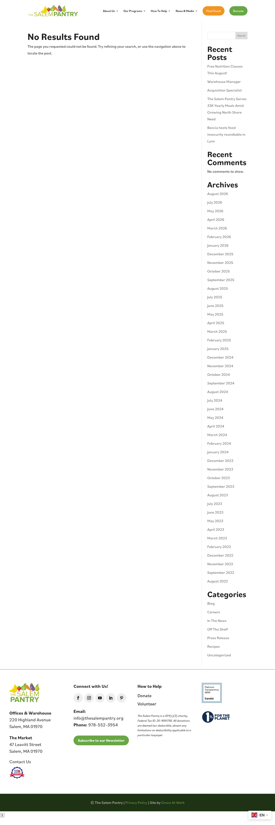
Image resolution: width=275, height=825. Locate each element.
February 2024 (219, 443)
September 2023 (220, 486)
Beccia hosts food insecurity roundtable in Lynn (226, 134)
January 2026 (218, 245)
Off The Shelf (217, 629)
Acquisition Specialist (224, 90)
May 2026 (215, 210)
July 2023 (214, 503)
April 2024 (215, 426)
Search (241, 35)
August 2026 (217, 193)
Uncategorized (219, 655)
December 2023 (220, 460)
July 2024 (214, 400)
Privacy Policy (136, 802)
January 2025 (218, 348)
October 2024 (218, 374)
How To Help (159, 11)
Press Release (218, 637)
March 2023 (217, 538)
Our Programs (132, 11)
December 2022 (220, 555)
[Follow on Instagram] (89, 698)
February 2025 (219, 340)
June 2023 (215, 512)
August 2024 (217, 391)
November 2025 (220, 262)
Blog (211, 603)
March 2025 (217, 331)
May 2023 (215, 520)
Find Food (213, 11)
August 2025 (217, 288)
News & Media (185, 11)
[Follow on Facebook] (78, 698)
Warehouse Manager (224, 81)
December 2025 (220, 254)
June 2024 (215, 409)
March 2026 (217, 228)
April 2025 (215, 322)
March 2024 (217, 434)
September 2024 (220, 383)
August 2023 (217, 495)
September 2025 (220, 279)
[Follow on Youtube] (100, 698)
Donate (238, 11)
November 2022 (220, 563)
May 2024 (215, 417)
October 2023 (218, 477)
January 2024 (218, 452)
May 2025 (215, 314)
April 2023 (215, 529)
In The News (217, 620)
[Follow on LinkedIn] (110, 698)
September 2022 (220, 572)
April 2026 (215, 219)
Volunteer (147, 704)
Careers (213, 612)
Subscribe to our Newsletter (101, 740)
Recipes (213, 646)
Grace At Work (173, 802)
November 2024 (220, 365)
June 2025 (215, 305)
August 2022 (217, 581)
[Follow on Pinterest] (121, 698)
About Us (109, 11)
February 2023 (219, 546)
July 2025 (214, 297)
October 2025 (218, 271)
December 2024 (220, 357)
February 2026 (219, 236)
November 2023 (220, 469)
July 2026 (214, 202)
